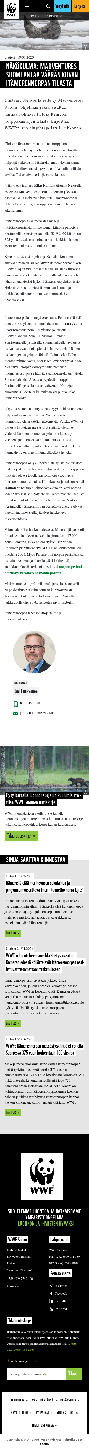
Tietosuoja (17, 1400)
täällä (44, 1444)
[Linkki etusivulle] (11, 9)
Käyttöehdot (20, 1413)
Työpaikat (43, 1413)
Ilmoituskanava (43, 1425)
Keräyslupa (68, 1400)
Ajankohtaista (52, 16)
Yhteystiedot (66, 1413)
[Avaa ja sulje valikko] (26, 6)
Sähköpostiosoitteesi (25, 1374)
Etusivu (30, 16)
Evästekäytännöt (43, 1400)
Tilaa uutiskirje (19, 835)
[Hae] (48, 6)
